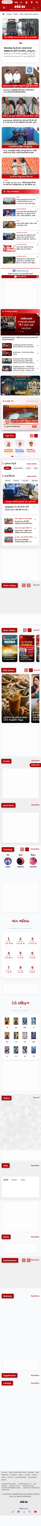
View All (36, 585)
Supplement (32, 1477)
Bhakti (3, 1480)
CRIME (3, 1477)
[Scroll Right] (36, 435)
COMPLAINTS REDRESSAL (31, 1488)
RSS (34, 1484)
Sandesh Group (28, 1486)
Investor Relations (8, 1484)
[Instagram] (30, 1512)
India (37, 1472)
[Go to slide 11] (29, 456)
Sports (34, 1475)
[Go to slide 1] (12, 456)
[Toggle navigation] (4, 7)
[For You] (21, 2)
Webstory (5, 1475)
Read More (31, 464)
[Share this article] (35, 519)
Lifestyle (10, 1477)
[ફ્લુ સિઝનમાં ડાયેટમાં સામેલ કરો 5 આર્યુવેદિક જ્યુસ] (16, 675)
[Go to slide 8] (24, 456)
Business (13, 1475)
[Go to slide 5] (19, 456)
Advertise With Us (24, 1484)
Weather (31, 1472)
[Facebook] (18, 1512)
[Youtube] (35, 1512)
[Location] (31, 2)
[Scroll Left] (31, 435)
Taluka (16, 14)
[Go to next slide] (29, 585)
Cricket (28, 1475)
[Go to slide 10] (27, 456)
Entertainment (20, 1477)
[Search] (37, 2)
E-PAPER (8, 2)
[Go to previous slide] (24, 585)
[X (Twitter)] (24, 1512)
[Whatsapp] (13, 1512)
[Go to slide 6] (21, 456)
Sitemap (4, 1486)
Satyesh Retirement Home (11, 1488)
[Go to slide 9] (26, 456)
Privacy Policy (14, 1486)
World (20, 1475)
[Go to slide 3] (16, 456)
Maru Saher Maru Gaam (28, 14)
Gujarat (9, 14)
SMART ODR (5, 1490)
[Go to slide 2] (14, 456)
